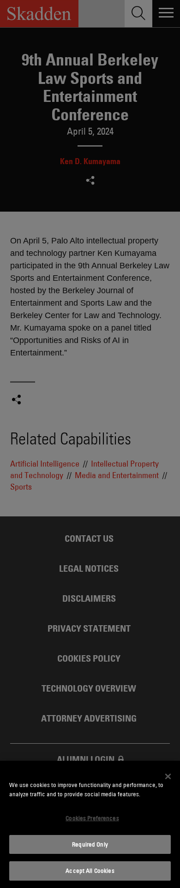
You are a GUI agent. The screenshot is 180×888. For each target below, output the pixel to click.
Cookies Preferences (92, 818)
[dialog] (90, 824)
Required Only (90, 844)
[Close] (168, 776)
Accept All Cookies (90, 870)
